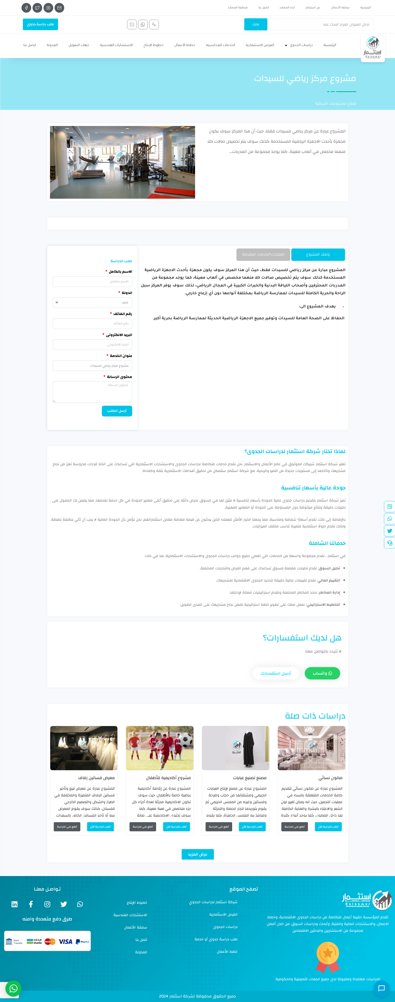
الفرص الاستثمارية (260, 45)
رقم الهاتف (122, 314)
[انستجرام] (48, 8)
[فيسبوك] (26, 8)
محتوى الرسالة (119, 377)
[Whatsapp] (80, 904)
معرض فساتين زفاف (96, 778)
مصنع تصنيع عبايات (250, 778)
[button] (198, 854)
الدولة (126, 293)
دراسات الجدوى (301, 45)
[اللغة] (154, 24)
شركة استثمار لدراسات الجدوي (213, 902)
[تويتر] (37, 8)
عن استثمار (313, 7)
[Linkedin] (14, 904)
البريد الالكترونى (118, 335)
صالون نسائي (330, 778)
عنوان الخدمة (120, 356)
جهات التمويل (79, 45)
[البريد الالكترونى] (59, 8)
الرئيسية (365, 7)
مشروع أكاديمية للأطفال (168, 778)
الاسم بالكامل (120, 271)
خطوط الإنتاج (153, 45)
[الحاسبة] (132, 24)
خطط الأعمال (184, 45)
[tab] (318, 254)
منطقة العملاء (238, 7)
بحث (256, 24)
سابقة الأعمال (340, 7)
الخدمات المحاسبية (220, 45)
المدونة (52, 45)
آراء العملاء (287, 7)
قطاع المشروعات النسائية (335, 103)
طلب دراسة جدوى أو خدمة (216, 939)
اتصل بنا (263, 7)
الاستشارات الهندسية (116, 45)
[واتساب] (143, 24)
